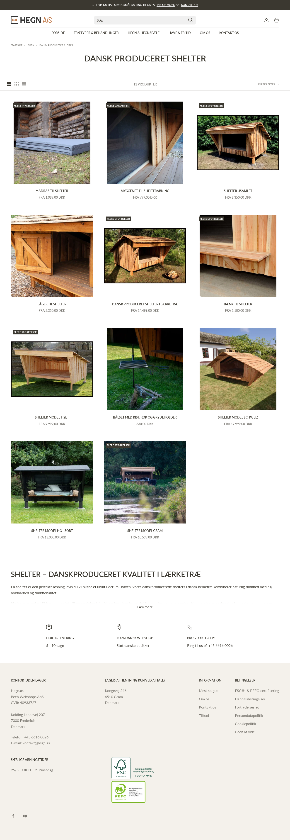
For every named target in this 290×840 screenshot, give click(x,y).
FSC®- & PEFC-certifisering (257, 690)
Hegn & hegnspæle (144, 33)
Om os (205, 33)
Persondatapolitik (249, 715)
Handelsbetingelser (250, 699)
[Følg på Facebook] (13, 816)
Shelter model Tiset (52, 417)
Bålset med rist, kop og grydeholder (145, 417)
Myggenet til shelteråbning (145, 191)
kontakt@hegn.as (36, 743)
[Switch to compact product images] (24, 84)
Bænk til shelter (238, 304)
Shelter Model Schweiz (238, 417)
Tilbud (204, 715)
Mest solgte (208, 690)
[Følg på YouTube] (25, 816)
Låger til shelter (52, 304)
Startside (16, 45)
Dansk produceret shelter (56, 45)
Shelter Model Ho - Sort (52, 531)
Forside (58, 33)
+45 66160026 (166, 5)
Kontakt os (189, 5)
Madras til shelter (52, 191)
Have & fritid (180, 33)
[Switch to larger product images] (9, 84)
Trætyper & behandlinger (96, 33)
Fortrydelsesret (247, 707)
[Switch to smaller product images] (16, 84)
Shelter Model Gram (145, 531)
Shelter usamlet (238, 191)
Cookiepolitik (245, 723)
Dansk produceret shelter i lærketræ (145, 304)
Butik (31, 45)
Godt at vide (245, 732)
